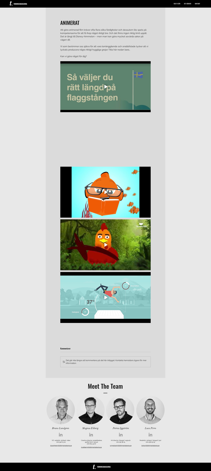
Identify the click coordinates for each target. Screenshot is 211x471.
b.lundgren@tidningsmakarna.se (61, 445)
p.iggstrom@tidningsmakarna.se (121, 445)
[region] (61, 410)
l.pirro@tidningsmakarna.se (150, 445)
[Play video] (105, 86)
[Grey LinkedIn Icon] (60, 434)
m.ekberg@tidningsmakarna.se (91, 447)
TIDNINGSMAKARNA (20, 3)
